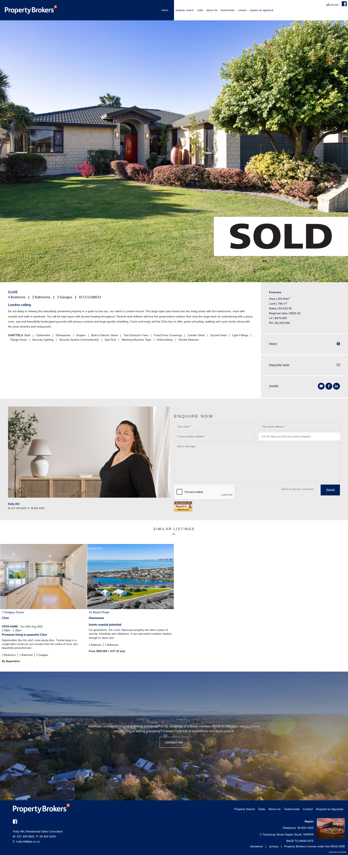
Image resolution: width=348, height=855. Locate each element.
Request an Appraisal (261, 10)
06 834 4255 (46, 836)
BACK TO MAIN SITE (300, 841)
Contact (242, 10)
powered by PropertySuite (337, 852)
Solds (200, 10)
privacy (274, 846)
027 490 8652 (24, 836)
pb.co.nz (332, 4)
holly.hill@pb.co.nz (28, 841)
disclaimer (256, 846)
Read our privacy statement (298, 489)
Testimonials (228, 10)
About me (211, 10)
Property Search (185, 10)
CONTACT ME (174, 742)
